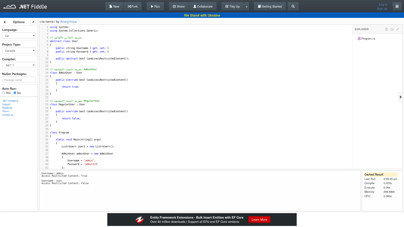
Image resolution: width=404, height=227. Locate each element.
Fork (134, 6)
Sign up (382, 8)
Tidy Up (234, 6)
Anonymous (68, 21)
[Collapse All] (397, 29)
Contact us (7, 114)
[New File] (386, 29)
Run (157, 6)
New (115, 6)
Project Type (11, 44)
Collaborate (204, 6)
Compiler (8, 59)
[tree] (377, 39)
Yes (8, 93)
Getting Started (271, 6)
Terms (5, 111)
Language (9, 30)
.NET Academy (10, 100)
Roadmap (7, 107)
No (18, 93)
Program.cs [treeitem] (368, 38)
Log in (383, 4)
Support (6, 104)
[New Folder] (392, 29)
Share (180, 6)
